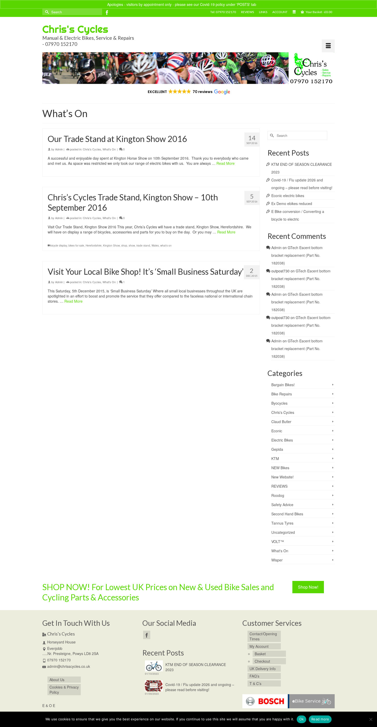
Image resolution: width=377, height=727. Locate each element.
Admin (59, 149)
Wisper (277, 559)
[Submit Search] (46, 12)
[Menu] (328, 45)
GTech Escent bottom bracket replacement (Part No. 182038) (297, 255)
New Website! (282, 476)
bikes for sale (76, 245)
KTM (275, 458)
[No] (370, 719)
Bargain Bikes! (283, 384)
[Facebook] (107, 12)
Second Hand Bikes (287, 513)
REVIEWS (279, 486)
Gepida (277, 449)
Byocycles (279, 403)
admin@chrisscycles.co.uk (68, 666)
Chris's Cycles (75, 29)
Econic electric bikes (287, 195)
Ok (301, 719)
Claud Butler (281, 421)
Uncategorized (283, 532)
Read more (320, 719)
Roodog (277, 495)
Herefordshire (94, 245)
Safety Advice (282, 504)
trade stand (143, 245)
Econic (276, 430)
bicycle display (58, 245)
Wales (155, 245)
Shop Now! (308, 587)
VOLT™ (277, 541)
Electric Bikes (282, 440)
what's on (166, 245)
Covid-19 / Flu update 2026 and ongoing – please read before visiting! (199, 687)
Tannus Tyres (282, 523)
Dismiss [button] (263, 4)
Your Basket (318, 12)
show (132, 245)
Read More (225, 163)
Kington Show (111, 245)
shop (124, 245)
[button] (188, 91)
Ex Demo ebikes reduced (291, 203)
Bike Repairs (281, 393)
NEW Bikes (280, 467)
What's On (109, 149)
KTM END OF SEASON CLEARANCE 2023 (195, 667)
